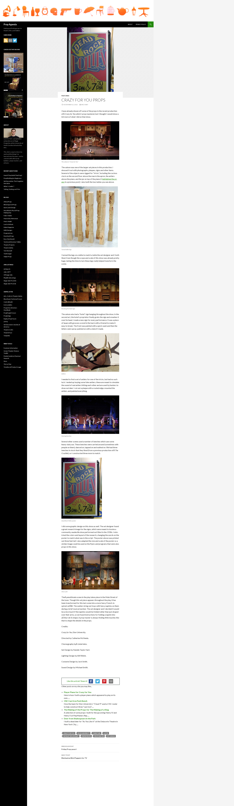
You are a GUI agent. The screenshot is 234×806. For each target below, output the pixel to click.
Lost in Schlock (8, 224)
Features (65, 96)
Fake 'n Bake (8, 216)
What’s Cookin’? (9, 186)
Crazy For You (68, 733)
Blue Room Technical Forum (13, 299)
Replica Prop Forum (10, 319)
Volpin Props (8, 256)
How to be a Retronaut (11, 218)
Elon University (84, 733)
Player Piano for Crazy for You (77, 692)
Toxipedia (7, 336)
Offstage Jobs (8, 275)
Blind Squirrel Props (10, 205)
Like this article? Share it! (77, 681)
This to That (7, 364)
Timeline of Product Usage (12, 367)
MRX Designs (8, 230)
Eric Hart (84, 105)
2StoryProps (8, 202)
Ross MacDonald (9, 239)
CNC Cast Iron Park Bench (75, 701)
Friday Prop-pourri (69, 747)
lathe (106, 733)
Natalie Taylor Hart (71, 736)
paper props (86, 736)
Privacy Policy (141, 24)
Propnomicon (8, 233)
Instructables (8, 305)
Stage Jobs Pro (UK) (10, 281)
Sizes (5, 361)
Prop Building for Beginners (13, 178)
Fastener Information (11, 348)
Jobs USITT (7, 272)
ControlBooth (8, 302)
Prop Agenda (10, 24)
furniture (96, 733)
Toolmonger (8, 254)
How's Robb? (8, 221)
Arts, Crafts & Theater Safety (13, 296)
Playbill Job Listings (10, 278)
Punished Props (9, 236)
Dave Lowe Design (9, 207)
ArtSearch (7, 269)
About (130, 24)
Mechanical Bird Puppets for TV (74, 756)
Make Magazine (9, 227)
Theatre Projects (9, 245)
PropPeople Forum (10, 313)
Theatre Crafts (8, 330)
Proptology (7, 316)
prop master (99, 736)
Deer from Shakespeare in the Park (80, 718)
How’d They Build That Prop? (13, 175)
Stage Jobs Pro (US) (10, 284)
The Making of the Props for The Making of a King (86, 710)
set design (111, 736)
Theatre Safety (8, 248)
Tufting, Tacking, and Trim (12, 189)
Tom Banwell (8, 251)
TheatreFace (8, 333)
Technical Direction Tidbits (12, 242)
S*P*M (6, 322)
